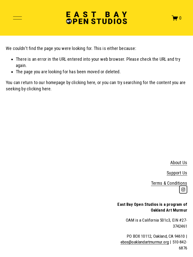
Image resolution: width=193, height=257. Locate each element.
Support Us (177, 172)
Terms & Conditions (169, 183)
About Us (178, 162)
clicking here (83, 82)
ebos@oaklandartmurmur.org (145, 241)
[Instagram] (183, 189)
